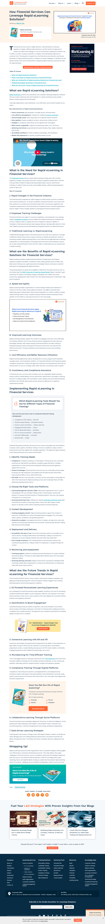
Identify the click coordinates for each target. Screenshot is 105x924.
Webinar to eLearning (27, 869)
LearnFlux (72, 875)
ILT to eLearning (28, 866)
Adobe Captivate (58, 868)
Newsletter (72, 878)
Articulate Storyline (59, 865)
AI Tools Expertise (29, 874)
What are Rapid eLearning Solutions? (24, 75)
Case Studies (10, 868)
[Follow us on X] (48, 915)
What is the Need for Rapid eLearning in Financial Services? (32, 77)
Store (8, 882)
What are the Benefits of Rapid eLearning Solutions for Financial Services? (37, 80)
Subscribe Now (52, 848)
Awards (9, 870)
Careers (9, 873)
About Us (9, 863)
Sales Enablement (43, 878)
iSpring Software (58, 875)
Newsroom (10, 878)
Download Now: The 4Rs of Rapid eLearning (38, 67)
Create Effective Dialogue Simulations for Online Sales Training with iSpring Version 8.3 (80, 832)
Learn (69, 3)
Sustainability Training (44, 868)
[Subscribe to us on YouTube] (44, 915)
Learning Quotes (73, 880)
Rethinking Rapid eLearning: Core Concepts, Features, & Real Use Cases (52, 832)
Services (51, 3)
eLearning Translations (29, 882)
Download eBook (26, 35)
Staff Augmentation (28, 879)
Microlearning (50, 658)
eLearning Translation (91, 873)
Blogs (76, 3)
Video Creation (28, 872)
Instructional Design (90, 879)
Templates (72, 870)
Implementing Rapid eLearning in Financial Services (29, 83)
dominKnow (57, 870)
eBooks (71, 865)
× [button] (103, 918)
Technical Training (43, 875)
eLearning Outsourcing (91, 881)
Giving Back (10, 875)
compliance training (20, 219)
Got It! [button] (78, 920)
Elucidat (56, 873)
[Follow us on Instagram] (56, 915)
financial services (18, 178)
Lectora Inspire (58, 878)
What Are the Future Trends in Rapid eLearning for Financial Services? (35, 85)
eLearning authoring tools (52, 500)
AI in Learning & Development (89, 876)
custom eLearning (52, 115)
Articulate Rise (58, 863)
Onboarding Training (43, 863)
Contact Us (91, 3)
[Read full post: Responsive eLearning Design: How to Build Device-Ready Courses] (23, 819)
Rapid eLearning (14, 94)
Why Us (60, 3)
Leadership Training (43, 865)
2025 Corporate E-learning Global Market (36, 272)
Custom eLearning (28, 863)
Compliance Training (43, 873)
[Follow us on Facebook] (52, 915)
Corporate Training (90, 863)
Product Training (42, 870)
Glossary (9, 880)
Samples (9, 865)
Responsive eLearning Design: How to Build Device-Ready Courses (21, 832)
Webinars (71, 868)
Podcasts (71, 873)
